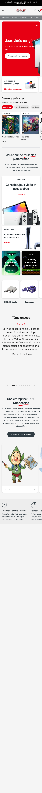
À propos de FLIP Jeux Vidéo (21, 434)
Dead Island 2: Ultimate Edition (10, 138)
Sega (37, 17)
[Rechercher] (35, 10)
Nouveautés (5, 17)
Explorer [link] (20, 194)
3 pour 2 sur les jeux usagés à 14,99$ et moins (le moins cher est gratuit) (21, 2)
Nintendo (14, 17)
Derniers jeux (7, 107)
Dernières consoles (22, 107)
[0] (38, 10)
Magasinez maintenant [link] (12, 89)
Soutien (8, 489)
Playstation (23, 17)
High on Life (25, 137)
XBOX (31, 17)
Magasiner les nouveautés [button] (17, 56)
